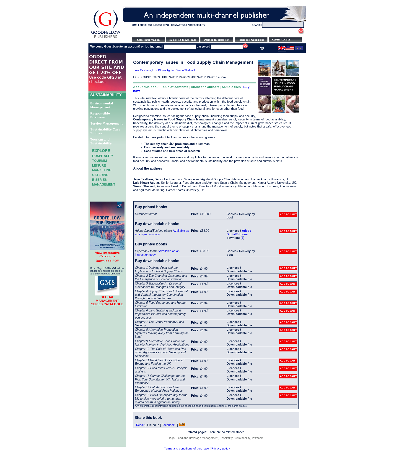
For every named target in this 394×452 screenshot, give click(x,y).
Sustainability (242, 438)
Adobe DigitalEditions (239, 232)
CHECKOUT (146, 25)
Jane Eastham (142, 70)
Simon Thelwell (185, 70)
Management (103, 184)
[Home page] (105, 38)
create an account (126, 46)
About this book (145, 87)
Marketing (101, 170)
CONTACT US (178, 25)
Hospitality (102, 156)
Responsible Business (100, 115)
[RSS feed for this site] (182, 425)
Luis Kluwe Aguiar (163, 70)
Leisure (99, 165)
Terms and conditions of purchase (186, 448)
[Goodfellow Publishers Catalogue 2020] (107, 249)
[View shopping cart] (261, 49)
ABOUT (158, 25)
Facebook (168, 425)
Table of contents (174, 87)
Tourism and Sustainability (101, 141)
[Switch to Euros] (299, 49)
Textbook (257, 438)
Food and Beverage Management (197, 438)
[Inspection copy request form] (251, 41)
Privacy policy (220, 448)
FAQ (166, 25)
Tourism (99, 160)
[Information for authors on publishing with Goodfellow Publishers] (216, 41)
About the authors (205, 87)
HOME (134, 25)
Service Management (106, 123)
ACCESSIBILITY (196, 25)
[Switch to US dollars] (290, 49)
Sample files (231, 87)
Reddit (140, 425)
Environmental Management (101, 105)
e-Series (99, 179)
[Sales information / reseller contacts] (148, 41)
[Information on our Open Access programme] (285, 41)
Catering (100, 175)
